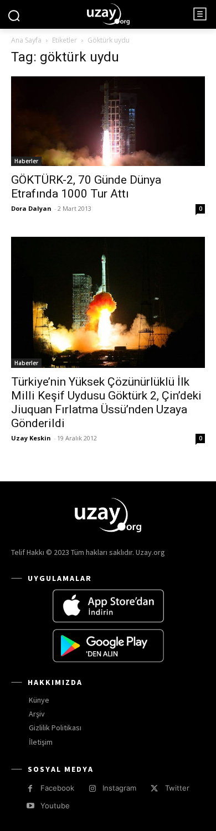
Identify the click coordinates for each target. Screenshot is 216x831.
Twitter (177, 787)
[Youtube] (30, 806)
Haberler (26, 161)
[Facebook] (30, 789)
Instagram (119, 787)
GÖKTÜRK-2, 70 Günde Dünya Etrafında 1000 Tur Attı (86, 186)
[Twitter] (154, 789)
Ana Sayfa (26, 40)
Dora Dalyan (31, 208)
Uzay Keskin (31, 438)
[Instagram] (92, 789)
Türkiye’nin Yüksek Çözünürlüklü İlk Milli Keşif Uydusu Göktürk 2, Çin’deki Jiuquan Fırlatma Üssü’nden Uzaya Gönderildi (106, 402)
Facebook (57, 787)
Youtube (55, 805)
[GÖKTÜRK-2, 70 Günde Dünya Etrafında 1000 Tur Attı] (108, 121)
